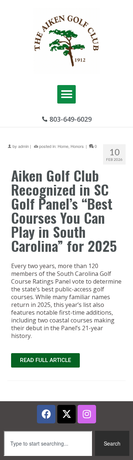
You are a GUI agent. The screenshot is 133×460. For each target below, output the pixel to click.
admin (23, 146)
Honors (77, 146)
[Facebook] (46, 414)
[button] (66, 94)
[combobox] (48, 443)
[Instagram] (87, 414)
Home (63, 146)
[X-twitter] (66, 414)
